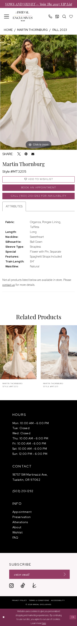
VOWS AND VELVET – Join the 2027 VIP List (38, 3)
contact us (8, 285)
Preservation (21, 517)
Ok (73, 617)
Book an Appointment (38, 187)
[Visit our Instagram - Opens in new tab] (11, 585)
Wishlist (17, 532)
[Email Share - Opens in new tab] (32, 154)
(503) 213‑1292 (22, 491)
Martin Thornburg (32, 30)
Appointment (22, 512)
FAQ (15, 537)
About (16, 527)
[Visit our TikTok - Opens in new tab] (23, 585)
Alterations (20, 522)
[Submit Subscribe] (63, 574)
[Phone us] (50, 16)
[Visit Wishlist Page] (71, 16)
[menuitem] (7, 16)
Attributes (14, 206)
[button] (7, 16)
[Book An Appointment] (57, 16)
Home (8, 30)
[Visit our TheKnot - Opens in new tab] (34, 585)
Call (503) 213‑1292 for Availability (39, 196)
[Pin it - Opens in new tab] (26, 154)
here (44, 623)
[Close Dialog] (3, 617)
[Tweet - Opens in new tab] (19, 154)
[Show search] (64, 16)
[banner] (23, 16)
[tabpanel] (38, 92)
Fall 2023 (59, 30)
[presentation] (20, 352)
